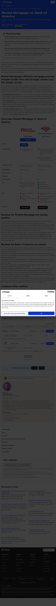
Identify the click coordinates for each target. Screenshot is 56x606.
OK (41, 313)
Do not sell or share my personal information (14, 313)
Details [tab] (28, 295)
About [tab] (46, 295)
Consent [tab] (10, 295)
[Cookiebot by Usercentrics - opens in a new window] (48, 292)
